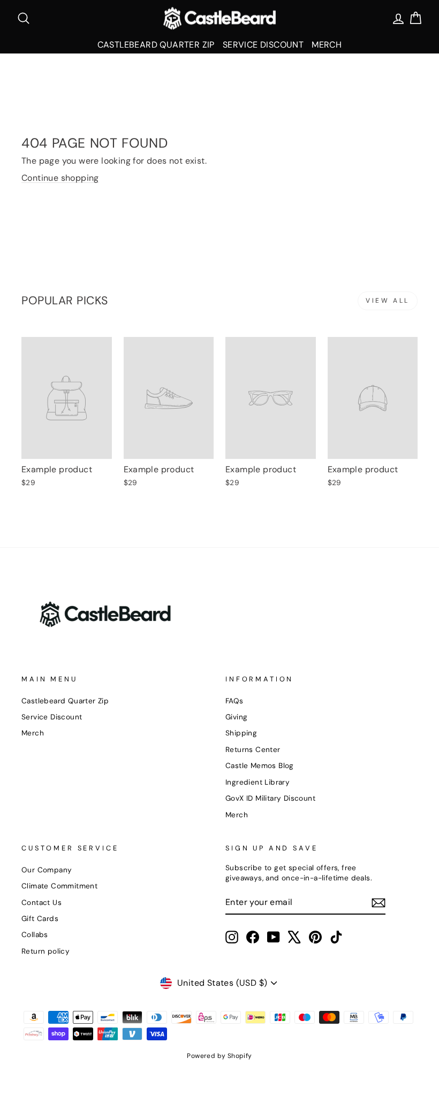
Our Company (46, 869)
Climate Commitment (59, 886)
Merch (327, 44)
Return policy (45, 951)
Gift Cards (39, 918)
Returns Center (253, 749)
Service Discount (263, 44)
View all (388, 300)
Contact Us (41, 902)
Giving (236, 717)
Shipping (241, 733)
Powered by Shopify (219, 1056)
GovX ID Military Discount (270, 798)
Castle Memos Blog (259, 765)
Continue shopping (60, 177)
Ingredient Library (257, 782)
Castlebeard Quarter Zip (156, 44)
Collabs (34, 934)
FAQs (234, 700)
